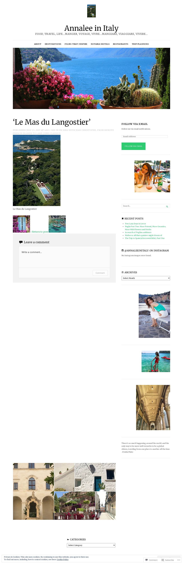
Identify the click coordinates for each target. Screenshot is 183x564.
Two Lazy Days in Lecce (135, 224)
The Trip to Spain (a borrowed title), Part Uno (145, 238)
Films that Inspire (76, 44)
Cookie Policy (62, 559)
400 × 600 (49, 130)
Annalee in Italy (91, 28)
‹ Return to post (39, 231)
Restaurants (120, 44)
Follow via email (135, 124)
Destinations (53, 44)
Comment (100, 273)
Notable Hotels (100, 44)
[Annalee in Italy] (91, 78)
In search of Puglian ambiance (138, 232)
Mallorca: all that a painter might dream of (143, 235)
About (37, 44)
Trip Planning (140, 44)
